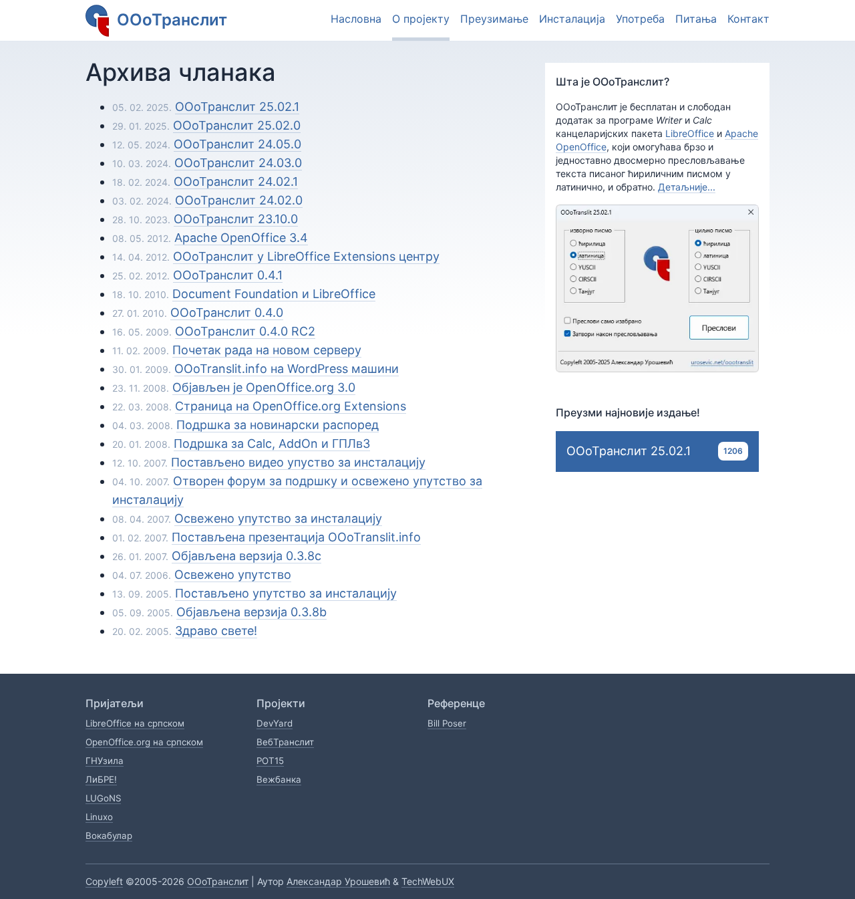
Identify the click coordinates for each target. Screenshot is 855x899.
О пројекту (421, 18)
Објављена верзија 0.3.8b (251, 612)
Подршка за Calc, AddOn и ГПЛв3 (272, 443)
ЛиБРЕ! (101, 779)
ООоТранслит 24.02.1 (236, 181)
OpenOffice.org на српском (144, 742)
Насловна (356, 18)
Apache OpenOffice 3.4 (241, 238)
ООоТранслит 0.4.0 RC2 (245, 331)
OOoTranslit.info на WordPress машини (286, 369)
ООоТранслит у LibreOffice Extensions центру (306, 256)
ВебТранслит (285, 742)
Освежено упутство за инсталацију (278, 518)
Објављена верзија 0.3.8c (246, 556)
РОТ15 (270, 760)
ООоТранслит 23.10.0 (236, 219)
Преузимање (494, 18)
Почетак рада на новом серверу (266, 350)
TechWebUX (427, 881)
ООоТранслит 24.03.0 (238, 163)
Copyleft (104, 881)
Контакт (748, 18)
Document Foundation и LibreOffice (273, 294)
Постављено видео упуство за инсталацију (298, 462)
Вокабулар (109, 835)
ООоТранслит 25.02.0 (237, 125)
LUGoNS (103, 798)
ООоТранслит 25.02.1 (237, 107)
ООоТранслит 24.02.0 (239, 200)
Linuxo (99, 816)
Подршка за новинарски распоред (277, 425)
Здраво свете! (216, 631)
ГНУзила (105, 760)
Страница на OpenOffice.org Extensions (290, 406)
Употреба (640, 18)
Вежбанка (278, 779)
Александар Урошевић (338, 881)
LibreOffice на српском (135, 723)
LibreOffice (689, 133)
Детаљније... (686, 186)
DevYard (274, 723)
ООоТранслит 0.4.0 (226, 312)
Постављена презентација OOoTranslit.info (296, 537)
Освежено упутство (232, 574)
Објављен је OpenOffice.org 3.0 (263, 387)
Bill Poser (447, 723)
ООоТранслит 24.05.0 (237, 144)
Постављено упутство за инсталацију (286, 593)
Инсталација (572, 18)
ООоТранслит (217, 881)
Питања (696, 18)
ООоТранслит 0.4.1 (228, 275)
